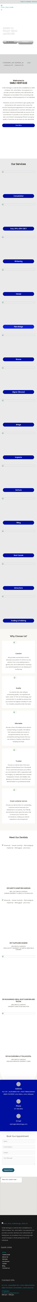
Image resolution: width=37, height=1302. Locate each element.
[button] (33, 8)
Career (4, 1264)
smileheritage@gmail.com (10, 1293)
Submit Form (8, 1170)
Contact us (6, 1268)
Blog (3, 1266)
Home (4, 1252)
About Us (5, 1257)
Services (5, 1259)
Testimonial (6, 1255)
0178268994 (5, 1291)
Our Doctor (5, 1261)
